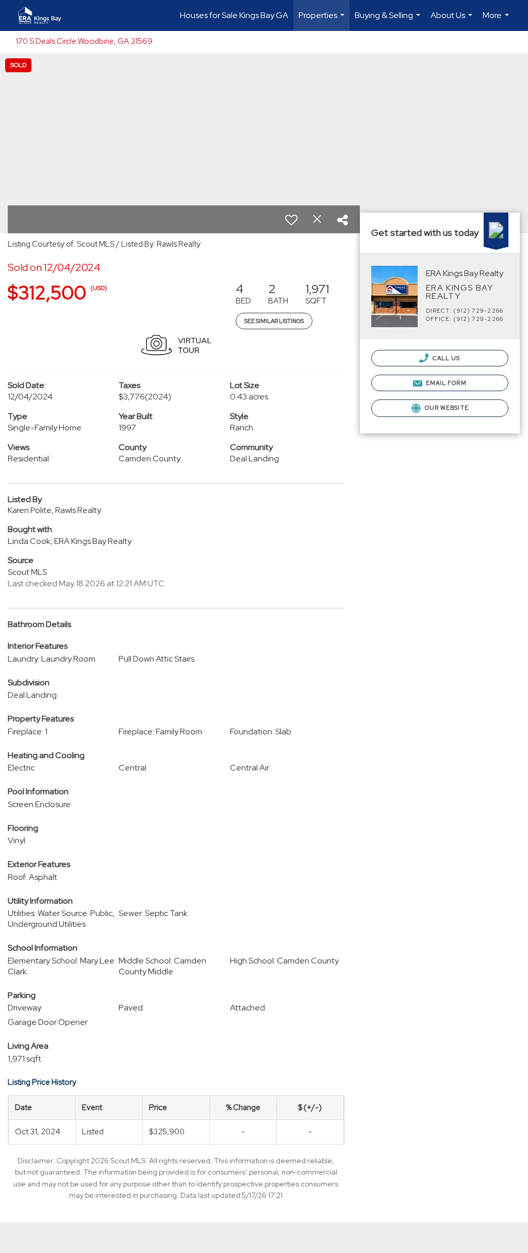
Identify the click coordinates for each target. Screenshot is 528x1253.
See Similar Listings (274, 321)
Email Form (445, 383)
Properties (323, 20)
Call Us (445, 358)
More (497, 20)
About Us (453, 20)
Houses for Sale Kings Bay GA (234, 15)
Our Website (446, 407)
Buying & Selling (389, 20)
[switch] (291, 220)
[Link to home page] (45, 15)
